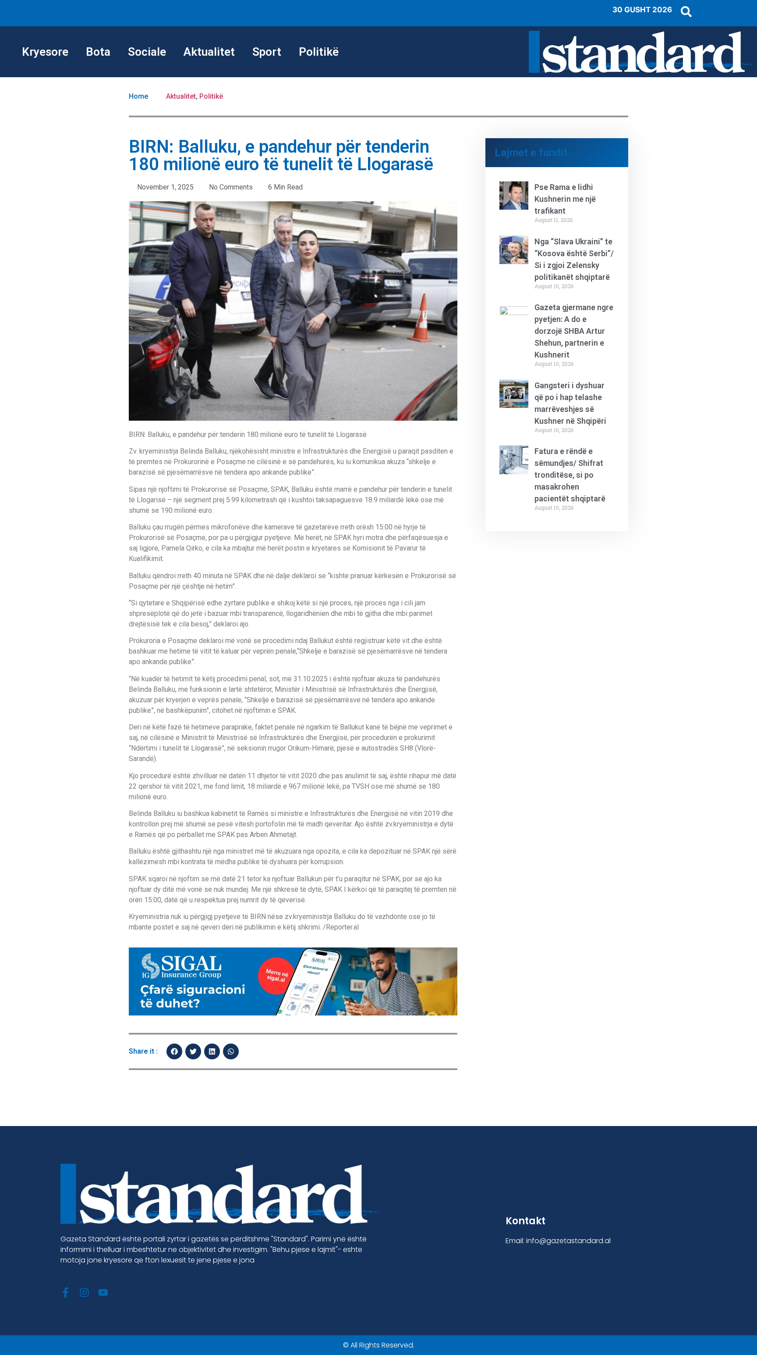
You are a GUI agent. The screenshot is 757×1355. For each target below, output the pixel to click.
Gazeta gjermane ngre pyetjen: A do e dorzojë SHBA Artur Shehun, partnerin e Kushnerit (573, 331)
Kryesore (45, 51)
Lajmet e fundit (531, 153)
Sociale (147, 51)
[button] (174, 1051)
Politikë (319, 51)
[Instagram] (84, 1292)
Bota (98, 51)
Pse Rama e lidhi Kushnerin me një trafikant (565, 198)
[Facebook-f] (65, 1292)
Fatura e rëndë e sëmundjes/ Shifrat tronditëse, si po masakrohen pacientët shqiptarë (569, 475)
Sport (266, 51)
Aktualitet (209, 51)
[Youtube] (103, 1292)
